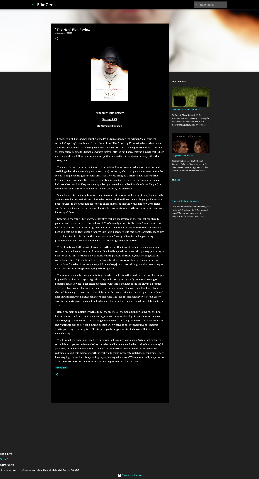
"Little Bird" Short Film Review (185, 201)
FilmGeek (46, 4)
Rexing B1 (5, 459)
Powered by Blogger (131, 475)
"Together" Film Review (182, 155)
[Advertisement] (110, 426)
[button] (56, 38)
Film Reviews (61, 368)
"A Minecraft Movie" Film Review (186, 110)
